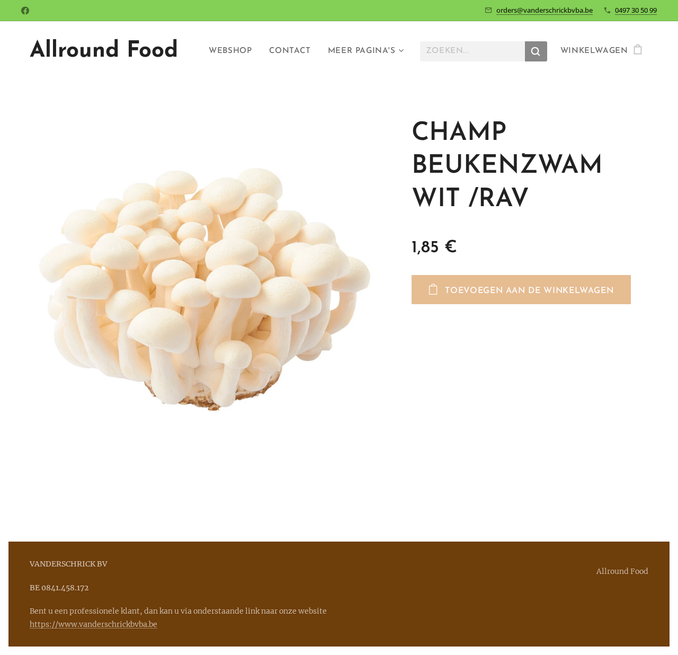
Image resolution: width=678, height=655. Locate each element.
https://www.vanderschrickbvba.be (93, 624)
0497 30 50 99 (636, 10)
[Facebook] (25, 11)
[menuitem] (233, 51)
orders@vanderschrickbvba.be (544, 10)
